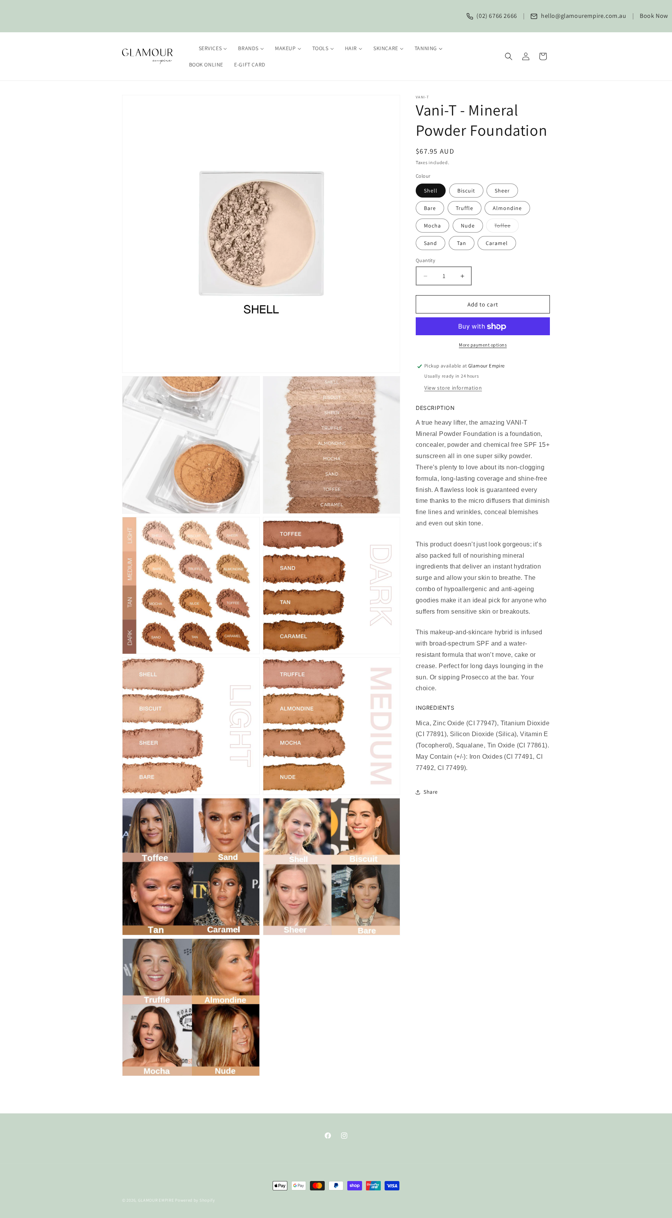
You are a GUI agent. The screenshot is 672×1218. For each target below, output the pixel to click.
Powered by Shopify (195, 1200)
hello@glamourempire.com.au (582, 16)
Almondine (507, 208)
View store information (453, 387)
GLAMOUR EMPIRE (156, 1200)
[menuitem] (208, 48)
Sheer (502, 190)
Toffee (506, 227)
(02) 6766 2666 (496, 16)
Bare (430, 208)
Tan (461, 243)
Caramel (497, 243)
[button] (508, 56)
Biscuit (466, 190)
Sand (430, 243)
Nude (468, 225)
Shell (431, 190)
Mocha (432, 225)
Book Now (654, 16)
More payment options (483, 345)
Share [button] (431, 791)
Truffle (464, 208)
